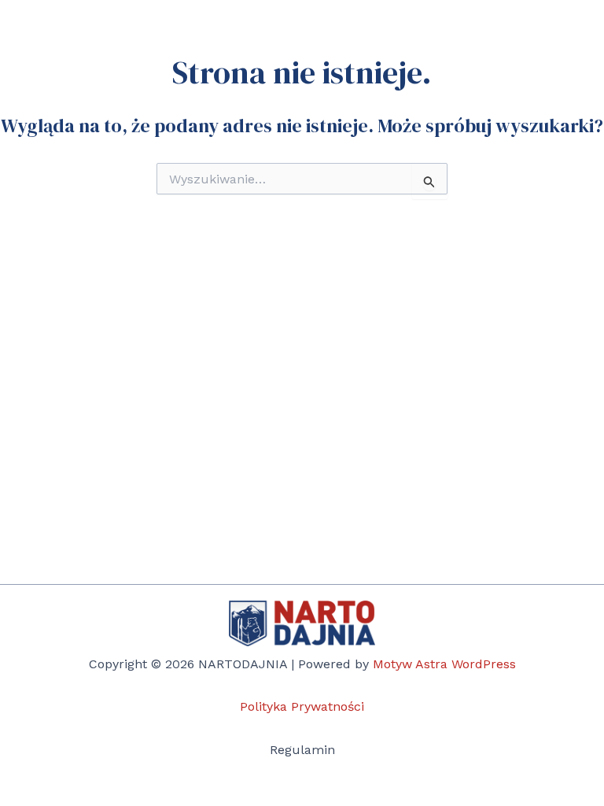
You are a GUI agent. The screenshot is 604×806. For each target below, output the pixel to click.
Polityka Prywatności (302, 706)
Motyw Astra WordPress (444, 663)
